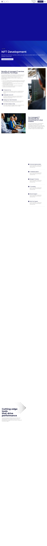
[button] (45, 1)
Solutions (3, 48)
